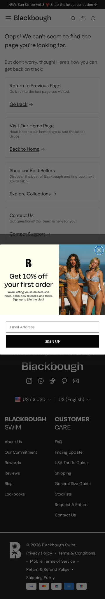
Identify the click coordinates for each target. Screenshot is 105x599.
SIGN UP (52, 341)
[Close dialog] (99, 250)
